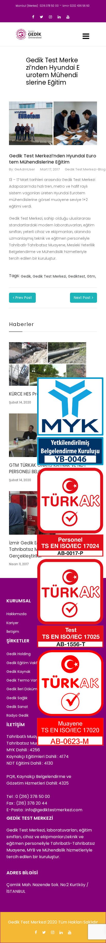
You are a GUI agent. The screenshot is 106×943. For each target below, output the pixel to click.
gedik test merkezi (49, 276)
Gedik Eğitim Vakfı (22, 662)
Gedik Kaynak (18, 671)
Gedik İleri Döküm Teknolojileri (32, 689)
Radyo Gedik (17, 715)
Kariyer (12, 622)
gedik (26, 276)
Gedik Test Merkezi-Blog (85, 169)
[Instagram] (50, 17)
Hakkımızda (16, 613)
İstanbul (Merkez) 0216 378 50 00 (37, 6)
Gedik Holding (18, 653)
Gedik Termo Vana (23, 680)
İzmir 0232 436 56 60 (76, 6)
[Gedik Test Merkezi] (28, 34)
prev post (23, 297)
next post (82, 297)
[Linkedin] (59, 17)
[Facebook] (33, 17)
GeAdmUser (24, 169)
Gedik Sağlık (17, 698)
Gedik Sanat (17, 706)
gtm (91, 276)
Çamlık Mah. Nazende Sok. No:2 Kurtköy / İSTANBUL (47, 888)
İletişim (12, 631)
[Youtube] (67, 17)
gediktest (76, 276)
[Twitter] (41, 17)
